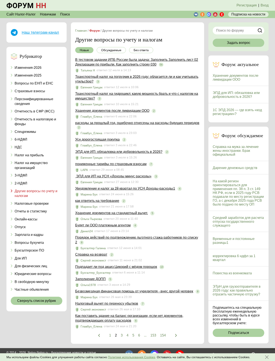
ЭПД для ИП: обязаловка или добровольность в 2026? (118, 152)
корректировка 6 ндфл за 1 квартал (234, 258)
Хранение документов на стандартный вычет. (111, 213)
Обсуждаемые (111, 50)
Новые (84, 50)
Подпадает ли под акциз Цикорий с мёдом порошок (116, 267)
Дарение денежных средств (235, 168)
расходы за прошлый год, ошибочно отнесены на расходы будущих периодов (137, 123)
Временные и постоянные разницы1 (234, 240)
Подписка (248, 14)
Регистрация (247, 5)
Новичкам (48, 14)
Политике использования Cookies (131, 357)
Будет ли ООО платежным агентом (103, 225)
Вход (265, 5)
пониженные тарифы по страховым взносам (111, 164)
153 (153, 335)
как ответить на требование (97, 201)
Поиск (65, 14)
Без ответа (141, 50)
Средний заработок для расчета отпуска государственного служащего (238, 221)
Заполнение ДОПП (90, 279)
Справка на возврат (91, 254)
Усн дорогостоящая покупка (97, 139)
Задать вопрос (238, 43)
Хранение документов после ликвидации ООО (112, 110)
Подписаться (238, 333)
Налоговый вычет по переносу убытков (106, 303)
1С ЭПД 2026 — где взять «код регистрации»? (237, 112)
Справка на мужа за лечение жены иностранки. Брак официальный (236, 150)
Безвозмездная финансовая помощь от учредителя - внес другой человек (134, 291)
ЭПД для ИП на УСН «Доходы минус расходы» (113, 176)
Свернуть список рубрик (36, 301)
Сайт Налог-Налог (21, 14)
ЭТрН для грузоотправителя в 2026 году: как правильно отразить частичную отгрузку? (237, 290)
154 (163, 335)
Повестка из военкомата (232, 273)
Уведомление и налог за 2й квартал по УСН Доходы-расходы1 (125, 188)
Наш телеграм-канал (40, 32)
